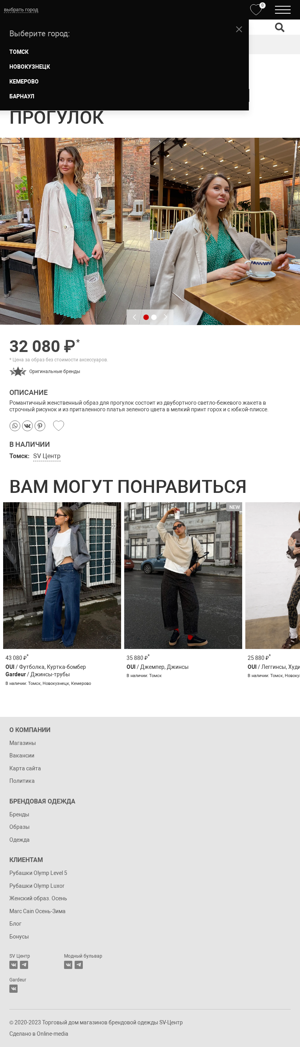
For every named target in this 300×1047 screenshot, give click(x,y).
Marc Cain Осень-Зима (37, 911)
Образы (19, 827)
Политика (22, 781)
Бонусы (19, 936)
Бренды (19, 814)
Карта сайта (25, 768)
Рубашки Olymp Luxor (36, 886)
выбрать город (21, 9)
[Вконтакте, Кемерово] (13, 989)
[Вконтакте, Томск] (13, 965)
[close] (239, 29)
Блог (15, 924)
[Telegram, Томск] (24, 965)
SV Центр (47, 456)
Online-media (52, 1034)
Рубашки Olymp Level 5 (38, 873)
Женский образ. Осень (38, 898)
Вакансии (21, 755)
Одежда (19, 840)
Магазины (22, 743)
